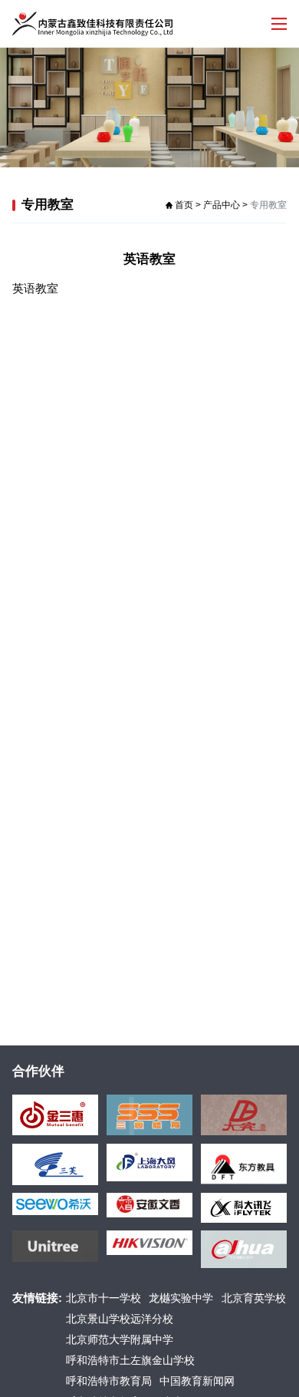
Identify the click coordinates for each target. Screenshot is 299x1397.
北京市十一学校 (103, 1298)
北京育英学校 (254, 1298)
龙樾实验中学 (181, 1298)
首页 (184, 205)
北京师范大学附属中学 (119, 1340)
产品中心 (221, 205)
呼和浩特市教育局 (109, 1381)
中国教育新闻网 (197, 1381)
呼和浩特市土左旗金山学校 (130, 1360)
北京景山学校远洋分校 (119, 1319)
